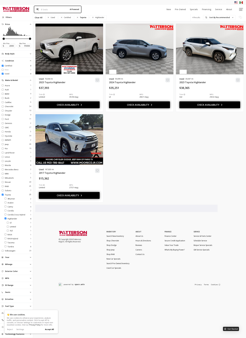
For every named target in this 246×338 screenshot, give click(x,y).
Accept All (49, 329)
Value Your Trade (172, 245)
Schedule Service (200, 240)
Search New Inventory (115, 236)
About (229, 9)
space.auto (80, 284)
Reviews (139, 245)
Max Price (22, 43)
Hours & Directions (143, 240)
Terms (206, 285)
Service (218, 9)
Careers (139, 250)
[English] (236, 2)
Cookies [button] (214, 285)
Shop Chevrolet (112, 240)
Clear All (38, 17)
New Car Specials (113, 259)
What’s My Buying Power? (175, 250)
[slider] (3, 38)
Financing (206, 9)
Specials (194, 9)
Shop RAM (110, 254)
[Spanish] (241, 2)
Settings (20, 329)
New (168, 9)
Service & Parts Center (202, 236)
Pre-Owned (180, 9)
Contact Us (220, 2)
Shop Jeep (110, 250)
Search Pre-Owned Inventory (117, 263)
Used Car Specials (113, 268)
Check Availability (68, 104)
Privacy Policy (35, 325)
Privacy (198, 285)
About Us (139, 236)
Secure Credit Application (175, 240)
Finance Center (171, 236)
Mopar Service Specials (203, 245)
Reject (10, 329)
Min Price (6, 43)
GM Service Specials (201, 250)
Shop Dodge (111, 245)
